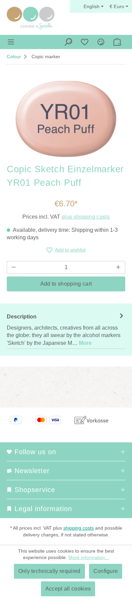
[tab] (66, 329)
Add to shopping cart (66, 284)
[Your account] (101, 42)
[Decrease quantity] (13, 267)
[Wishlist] (84, 42)
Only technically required (49, 571)
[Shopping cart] (117, 42)
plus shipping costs (86, 217)
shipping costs (78, 528)
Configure (105, 571)
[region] (66, 119)
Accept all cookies (68, 589)
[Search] (68, 42)
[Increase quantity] (118, 267)
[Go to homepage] (30, 18)
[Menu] (11, 42)
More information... (88, 557)
